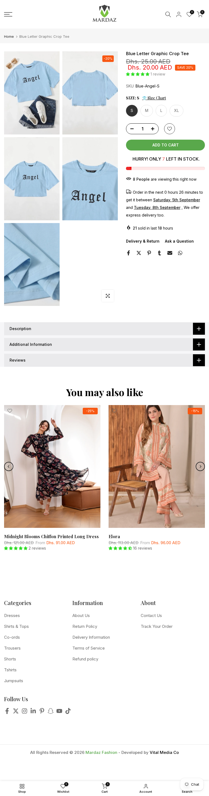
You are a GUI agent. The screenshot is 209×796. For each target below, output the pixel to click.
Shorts (10, 659)
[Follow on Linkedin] (33, 712)
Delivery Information (91, 637)
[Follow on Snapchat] (51, 712)
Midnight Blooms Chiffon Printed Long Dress (51, 537)
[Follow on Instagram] (24, 712)
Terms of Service (88, 648)
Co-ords (12, 637)
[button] (138, 74)
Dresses (12, 615)
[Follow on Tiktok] (68, 712)
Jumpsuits (13, 680)
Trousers (12, 648)
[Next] (200, 466)
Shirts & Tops (16, 626)
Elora (114, 537)
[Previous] (8, 466)
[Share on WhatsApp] (180, 252)
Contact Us (151, 615)
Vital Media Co (164, 752)
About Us (81, 615)
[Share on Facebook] (128, 252)
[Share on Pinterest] (149, 252)
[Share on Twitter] (138, 252)
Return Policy (84, 626)
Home (9, 36)
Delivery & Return (142, 241)
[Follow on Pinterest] (42, 712)
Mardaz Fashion (101, 752)
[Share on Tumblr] (159, 252)
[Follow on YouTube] (59, 712)
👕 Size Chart (154, 98)
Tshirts (10, 669)
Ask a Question (179, 241)
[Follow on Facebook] (7, 712)
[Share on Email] (169, 252)
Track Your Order (157, 626)
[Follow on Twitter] (16, 712)
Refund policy (85, 659)
